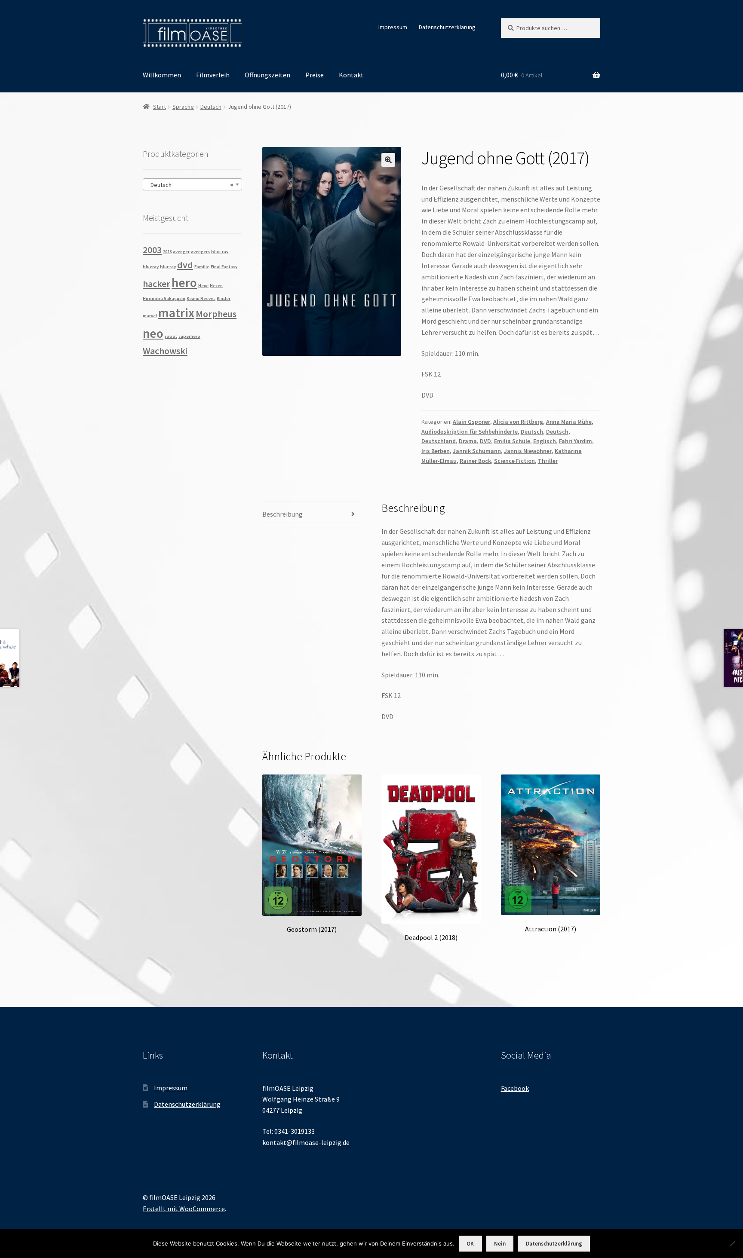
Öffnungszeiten (267, 74)
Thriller (548, 461)
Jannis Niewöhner (528, 451)
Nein (500, 1243)
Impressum (392, 27)
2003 (152, 250)
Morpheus (216, 314)
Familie (201, 266)
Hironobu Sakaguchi (164, 298)
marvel (150, 315)
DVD (485, 441)
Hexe (203, 285)
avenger (181, 251)
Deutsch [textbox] (190, 185)
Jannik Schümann (477, 451)
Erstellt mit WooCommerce (184, 1208)
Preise (314, 74)
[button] (388, 160)
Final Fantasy (224, 266)
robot (171, 336)
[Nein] (732, 1243)
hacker (156, 284)
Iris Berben (435, 451)
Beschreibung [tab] (282, 514)
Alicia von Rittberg (518, 421)
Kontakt (351, 74)
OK (470, 1243)
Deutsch (210, 106)
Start (159, 106)
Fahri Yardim (575, 441)
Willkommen (162, 74)
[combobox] (192, 184)
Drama (468, 441)
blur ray (168, 266)
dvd (185, 265)
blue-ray (219, 251)
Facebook (515, 1088)
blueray (151, 266)
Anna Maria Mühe (569, 421)
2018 (167, 251)
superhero (189, 336)
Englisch (544, 441)
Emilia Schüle (512, 441)
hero (184, 283)
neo (153, 333)
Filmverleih (213, 74)
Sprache (183, 106)
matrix (176, 313)
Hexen (216, 285)
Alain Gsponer (471, 421)
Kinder (223, 298)
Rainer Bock (475, 461)
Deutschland (438, 441)
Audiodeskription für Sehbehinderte (469, 431)
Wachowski (165, 351)
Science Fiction (514, 461)
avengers (200, 251)
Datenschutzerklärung (447, 27)
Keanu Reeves (201, 298)
